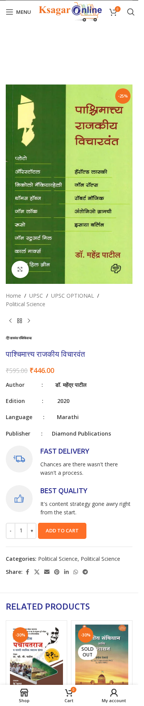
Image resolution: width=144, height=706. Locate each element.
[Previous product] (10, 320)
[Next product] (28, 320)
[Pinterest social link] (57, 572)
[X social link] (37, 572)
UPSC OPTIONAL (72, 295)
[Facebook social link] (27, 572)
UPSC (36, 295)
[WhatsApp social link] (75, 572)
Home (13, 295)
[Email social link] (47, 572)
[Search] (131, 12)
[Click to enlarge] (20, 269)
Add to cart (62, 530)
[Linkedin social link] (66, 572)
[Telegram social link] (85, 572)
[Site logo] (70, 11)
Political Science (25, 304)
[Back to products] (19, 320)
